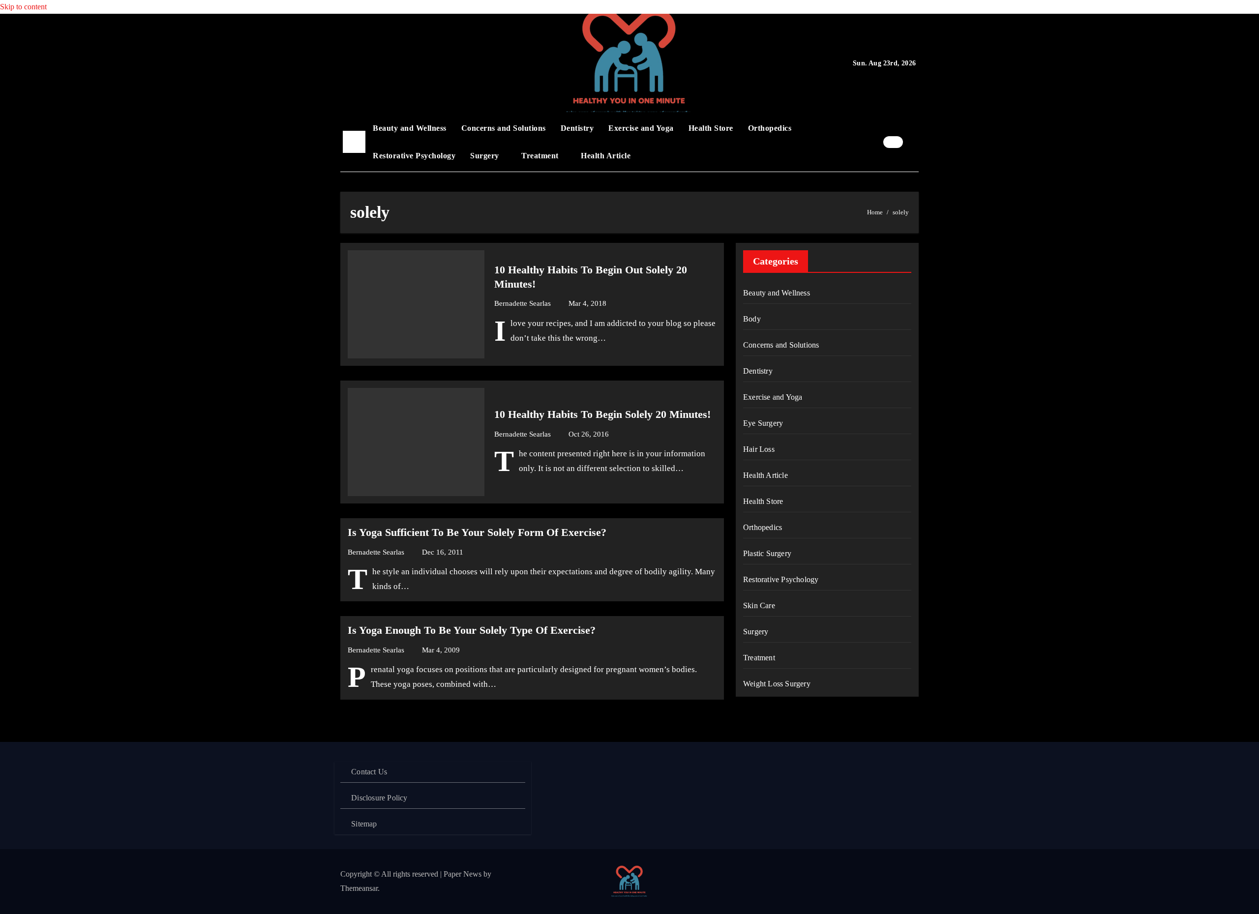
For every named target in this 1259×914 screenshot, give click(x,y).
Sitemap (364, 824)
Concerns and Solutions (503, 128)
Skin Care (759, 605)
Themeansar (359, 888)
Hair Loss (759, 449)
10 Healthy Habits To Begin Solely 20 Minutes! (602, 414)
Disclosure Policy (379, 798)
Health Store (711, 128)
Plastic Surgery (767, 553)
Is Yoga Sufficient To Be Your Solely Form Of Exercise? (477, 532)
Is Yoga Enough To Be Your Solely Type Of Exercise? (472, 630)
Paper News (462, 874)
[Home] (354, 142)
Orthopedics (770, 128)
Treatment (541, 155)
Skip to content (23, 6)
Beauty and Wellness (410, 128)
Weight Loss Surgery (776, 683)
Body (752, 319)
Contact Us (369, 771)
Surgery (485, 155)
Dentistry (577, 128)
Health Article (605, 155)
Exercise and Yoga (641, 128)
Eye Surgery (763, 423)
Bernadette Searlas (523, 303)
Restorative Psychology (414, 155)
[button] (913, 141)
